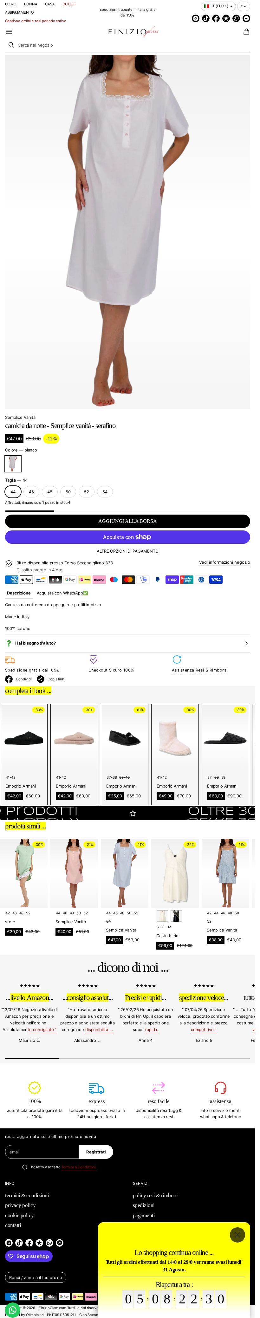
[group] (19, 593)
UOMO (10, 4)
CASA (50, 4)
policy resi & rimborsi (156, 1195)
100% (35, 1101)
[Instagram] (195, 18)
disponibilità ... (99, 1029)
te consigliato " (42, 1029)
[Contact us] (12, 1310)
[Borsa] (245, 31)
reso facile (159, 1101)
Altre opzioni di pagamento (128, 551)
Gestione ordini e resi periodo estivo (35, 21)
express (96, 1101)
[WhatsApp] (236, 18)
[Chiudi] (237, 1235)
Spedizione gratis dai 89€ (32, 670)
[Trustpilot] (226, 18)
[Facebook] (216, 18)
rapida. (151, 1029)
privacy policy (20, 1205)
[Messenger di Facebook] (246, 18)
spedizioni (144, 1205)
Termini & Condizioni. (79, 1167)
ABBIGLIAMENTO (19, 12)
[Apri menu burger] (9, 32)
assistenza (220, 1101)
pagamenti (144, 1215)
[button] (245, 31)
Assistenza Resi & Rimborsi (199, 670)
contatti (13, 1225)
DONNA (30, 4)
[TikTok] (206, 18)
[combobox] (127, 45)
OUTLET (69, 4)
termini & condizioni (27, 1195)
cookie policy (19, 1215)
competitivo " (203, 1029)
